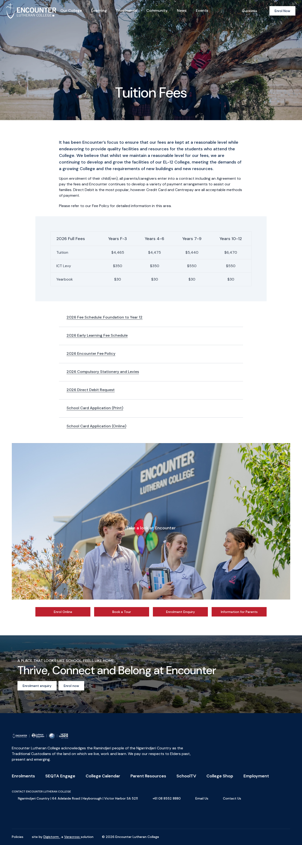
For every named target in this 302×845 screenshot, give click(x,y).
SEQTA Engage (60, 776)
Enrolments (23, 776)
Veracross (72, 837)
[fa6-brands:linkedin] (38, 814)
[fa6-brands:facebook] (15, 814)
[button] (151, 521)
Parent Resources (148, 776)
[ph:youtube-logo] (50, 814)
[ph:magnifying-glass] (231, 10)
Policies (17, 837)
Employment (256, 776)
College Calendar (103, 776)
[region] (151, 521)
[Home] (22, 11)
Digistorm (51, 837)
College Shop (219, 776)
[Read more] (15, 814)
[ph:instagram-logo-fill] (27, 814)
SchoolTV (186, 776)
